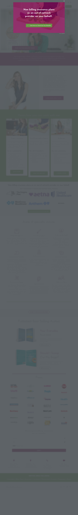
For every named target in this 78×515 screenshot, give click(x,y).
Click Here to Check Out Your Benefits (40, 25)
